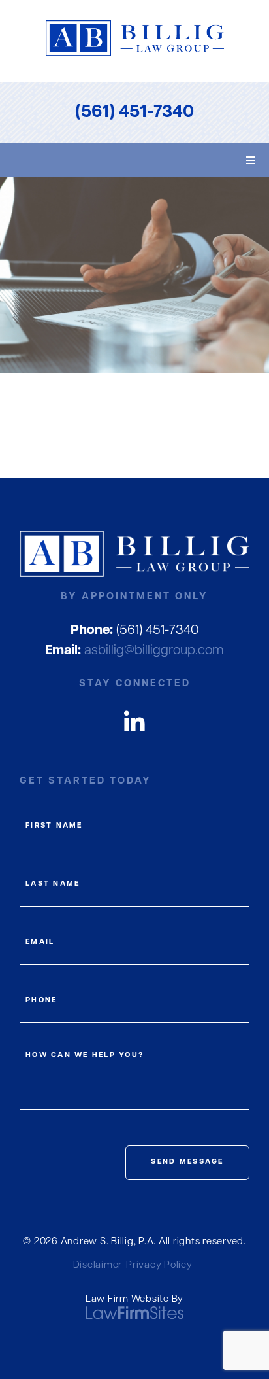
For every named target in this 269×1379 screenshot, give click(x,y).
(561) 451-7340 (134, 113)
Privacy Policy (159, 1265)
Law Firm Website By (134, 1299)
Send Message (187, 1162)
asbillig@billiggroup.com (134, 650)
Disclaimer (98, 1265)
